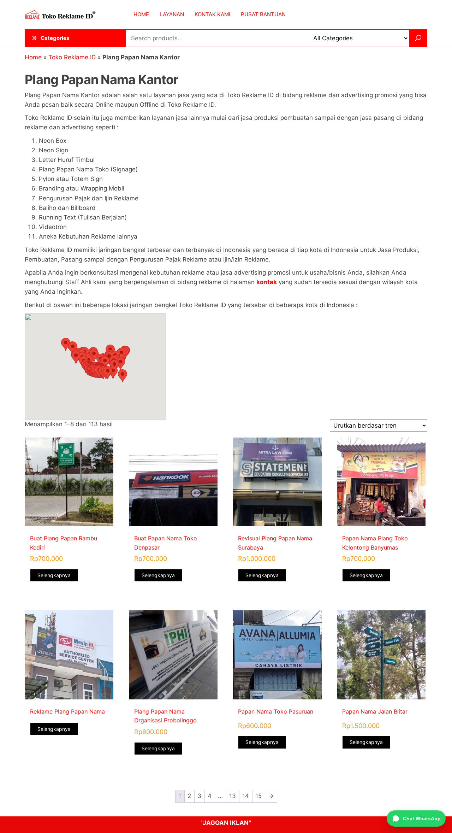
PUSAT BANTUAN (263, 14)
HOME (141, 14)
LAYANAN (172, 14)
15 (258, 795)
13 (232, 795)
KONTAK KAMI (212, 14)
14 (245, 795)
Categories (55, 38)
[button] (65, 344)
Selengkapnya (54, 575)
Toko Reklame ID (72, 57)
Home (33, 57)
